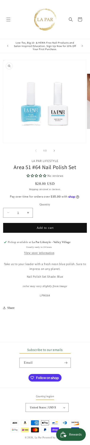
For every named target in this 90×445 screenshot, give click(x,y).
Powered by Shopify (53, 437)
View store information (39, 253)
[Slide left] (35, 150)
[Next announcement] (82, 45)
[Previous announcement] (7, 45)
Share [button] (11, 307)
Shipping (33, 189)
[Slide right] (54, 150)
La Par (39, 437)
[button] (8, 19)
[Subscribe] (66, 363)
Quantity (45, 204)
